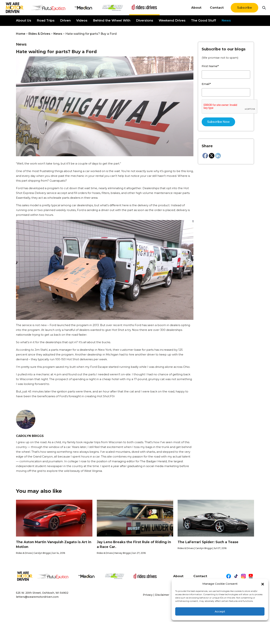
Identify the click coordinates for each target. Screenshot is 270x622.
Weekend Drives (172, 20)
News (226, 20)
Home (20, 33)
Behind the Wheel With (111, 20)
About (196, 7)
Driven (65, 20)
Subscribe (244, 7)
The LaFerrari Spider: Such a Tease (208, 542)
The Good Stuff (203, 20)
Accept (220, 611)
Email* (206, 84)
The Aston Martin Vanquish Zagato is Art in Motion (53, 544)
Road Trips (46, 20)
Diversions (144, 20)
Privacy (148, 594)
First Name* (210, 66)
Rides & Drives (39, 33)
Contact (217, 7)
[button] (262, 584)
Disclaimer (162, 594)
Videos (81, 20)
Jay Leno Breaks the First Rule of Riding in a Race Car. (134, 544)
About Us (23, 20)
